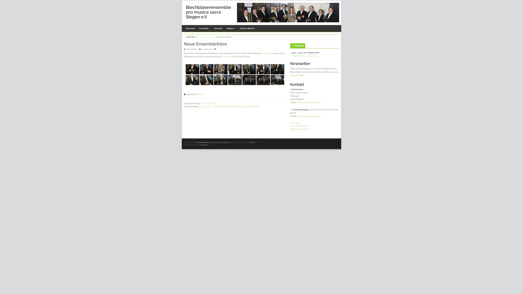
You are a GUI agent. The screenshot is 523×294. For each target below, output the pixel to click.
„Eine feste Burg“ (208, 103)
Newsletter (295, 75)
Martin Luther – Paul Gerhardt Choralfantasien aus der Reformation (230, 106)
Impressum (295, 123)
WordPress (205, 145)
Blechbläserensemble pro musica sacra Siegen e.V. (208, 12)
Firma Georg (267, 53)
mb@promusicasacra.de (310, 116)
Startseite (190, 28)
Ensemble (204, 28)
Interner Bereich (247, 28)
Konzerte (218, 28)
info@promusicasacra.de (310, 102)
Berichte (201, 94)
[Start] (197, 37)
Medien (230, 28)
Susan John (227, 57)
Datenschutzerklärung (300, 129)
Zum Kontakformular (299, 126)
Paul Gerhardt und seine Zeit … (305, 56)
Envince (252, 142)
